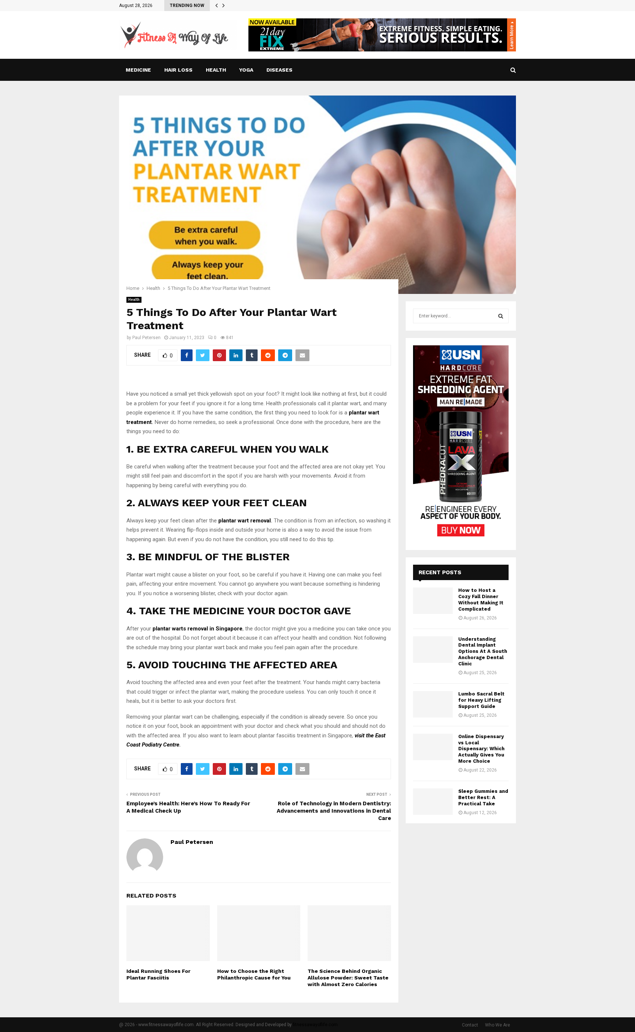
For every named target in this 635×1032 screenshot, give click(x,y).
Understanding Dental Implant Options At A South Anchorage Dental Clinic (482, 651)
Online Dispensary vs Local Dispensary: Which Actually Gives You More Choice (481, 749)
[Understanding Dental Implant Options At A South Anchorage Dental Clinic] (433, 649)
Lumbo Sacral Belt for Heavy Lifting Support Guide (481, 700)
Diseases (279, 70)
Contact (470, 1025)
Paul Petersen (146, 337)
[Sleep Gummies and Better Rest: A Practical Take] (433, 801)
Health (216, 70)
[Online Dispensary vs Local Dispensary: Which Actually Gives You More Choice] (433, 747)
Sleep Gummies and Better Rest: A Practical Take (483, 797)
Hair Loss (178, 70)
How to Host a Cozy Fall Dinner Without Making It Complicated (480, 599)
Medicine (138, 70)
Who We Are (497, 1025)
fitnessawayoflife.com (315, 1024)
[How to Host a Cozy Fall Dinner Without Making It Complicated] (433, 600)
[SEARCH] (501, 316)
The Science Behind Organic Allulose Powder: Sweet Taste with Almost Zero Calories (348, 977)
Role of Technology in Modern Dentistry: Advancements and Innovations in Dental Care (334, 810)
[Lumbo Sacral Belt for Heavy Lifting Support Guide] (433, 704)
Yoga (246, 70)
